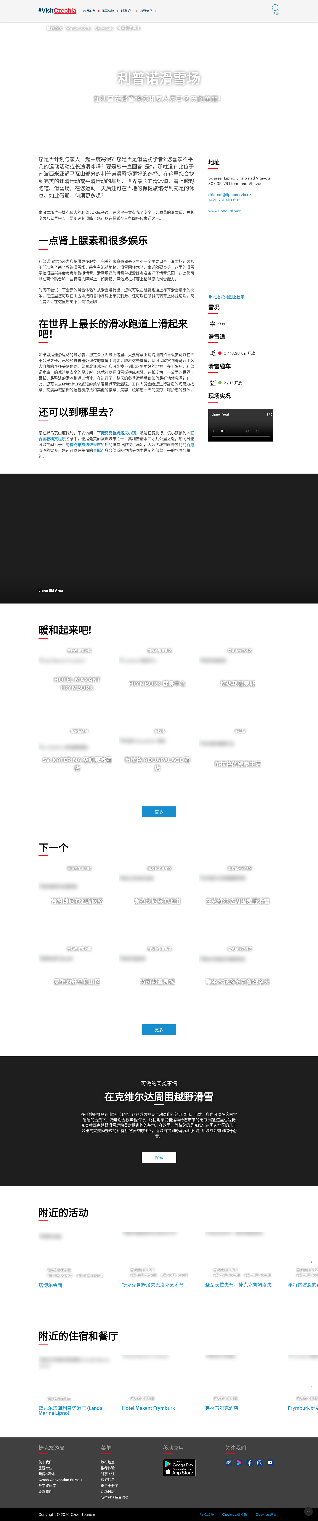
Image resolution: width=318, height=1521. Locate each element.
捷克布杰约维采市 (85, 444)
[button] (275, 11)
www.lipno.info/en (225, 210)
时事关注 (127, 11)
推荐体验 (108, 11)
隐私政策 (206, 1514)
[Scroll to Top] (308, 1511)
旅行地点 (89, 11)
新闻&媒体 (47, 1474)
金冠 (97, 450)
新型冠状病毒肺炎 (114, 1497)
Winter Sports (78, 28)
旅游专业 (45, 1468)
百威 (190, 444)
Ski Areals (104, 28)
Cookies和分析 (234, 1514)
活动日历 (108, 1491)
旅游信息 (146, 11)
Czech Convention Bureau (60, 1479)
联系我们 (45, 1491)
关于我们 (45, 1462)
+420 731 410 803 (224, 199)
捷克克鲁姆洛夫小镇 (118, 432)
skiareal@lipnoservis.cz (229, 194)
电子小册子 (109, 1486)
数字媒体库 (47, 1486)
